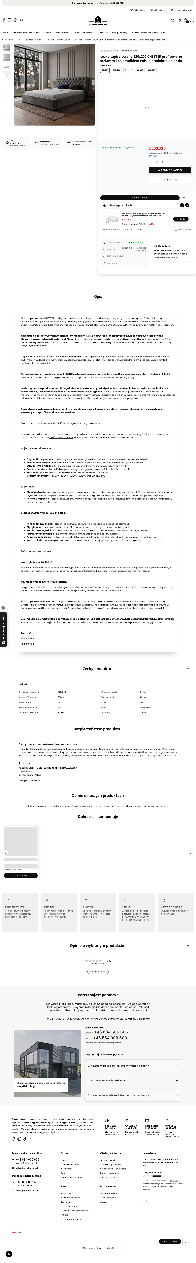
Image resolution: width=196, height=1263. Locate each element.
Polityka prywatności (70, 1206)
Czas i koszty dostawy (110, 1164)
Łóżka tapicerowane (33, 40)
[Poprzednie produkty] (5, 853)
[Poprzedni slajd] (182, 205)
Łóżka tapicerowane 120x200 (58, 40)
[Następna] (190, 3)
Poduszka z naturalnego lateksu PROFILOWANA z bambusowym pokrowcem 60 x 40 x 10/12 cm (144, 215)
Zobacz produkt (20, 875)
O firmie (64, 1160)
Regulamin (66, 1202)
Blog (63, 1173)
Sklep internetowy (97, 1248)
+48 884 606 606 (111, 1032)
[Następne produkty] (191, 853)
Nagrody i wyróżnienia (71, 1177)
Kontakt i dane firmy (70, 1164)
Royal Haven (7, 40)
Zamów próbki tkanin (71, 1219)
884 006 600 (159, 10)
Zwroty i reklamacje (109, 1173)
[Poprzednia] (5, 3)
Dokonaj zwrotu (107, 1177)
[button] (188, 162)
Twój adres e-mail (152, 1172)
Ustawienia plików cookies (73, 1210)
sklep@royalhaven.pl (183, 10)
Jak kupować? (67, 1193)
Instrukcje (65, 1215)
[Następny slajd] (187, 205)
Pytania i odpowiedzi (70, 1197)
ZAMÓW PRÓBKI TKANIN (61, 437)
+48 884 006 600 (110, 1037)
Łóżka (19, 40)
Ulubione (104, 1202)
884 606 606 (139, 10)
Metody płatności (108, 1160)
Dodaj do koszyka (171, 170)
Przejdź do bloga (26, 1086)
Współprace (66, 1168)
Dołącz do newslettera (157, 1176)
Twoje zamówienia (109, 1193)
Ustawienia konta (108, 1197)
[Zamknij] (3, 608)
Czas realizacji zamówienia (113, 1168)
